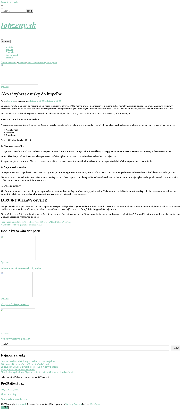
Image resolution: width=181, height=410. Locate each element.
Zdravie (9, 57)
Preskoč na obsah (9, 2)
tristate (10, 101)
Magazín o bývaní (10, 389)
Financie (10, 52)
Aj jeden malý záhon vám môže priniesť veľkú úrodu (25, 364)
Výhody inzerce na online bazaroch (18, 369)
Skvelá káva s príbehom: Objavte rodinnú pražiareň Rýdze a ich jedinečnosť (37, 372)
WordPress (95, 404)
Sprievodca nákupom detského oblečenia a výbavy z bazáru (29, 366)
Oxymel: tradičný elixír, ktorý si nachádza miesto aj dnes (28, 361)
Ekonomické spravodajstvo (14, 399)
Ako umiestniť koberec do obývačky (21, 268)
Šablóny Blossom (73, 404)
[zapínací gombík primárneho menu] (2, 39)
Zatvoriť (6, 41)
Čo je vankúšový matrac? (15, 304)
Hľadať (4, 344)
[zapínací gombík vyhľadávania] (2, 8)
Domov (9, 47)
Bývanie (9, 49)
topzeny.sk (18, 25)
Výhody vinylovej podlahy (15, 338)
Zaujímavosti (12, 55)
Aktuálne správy (9, 394)
